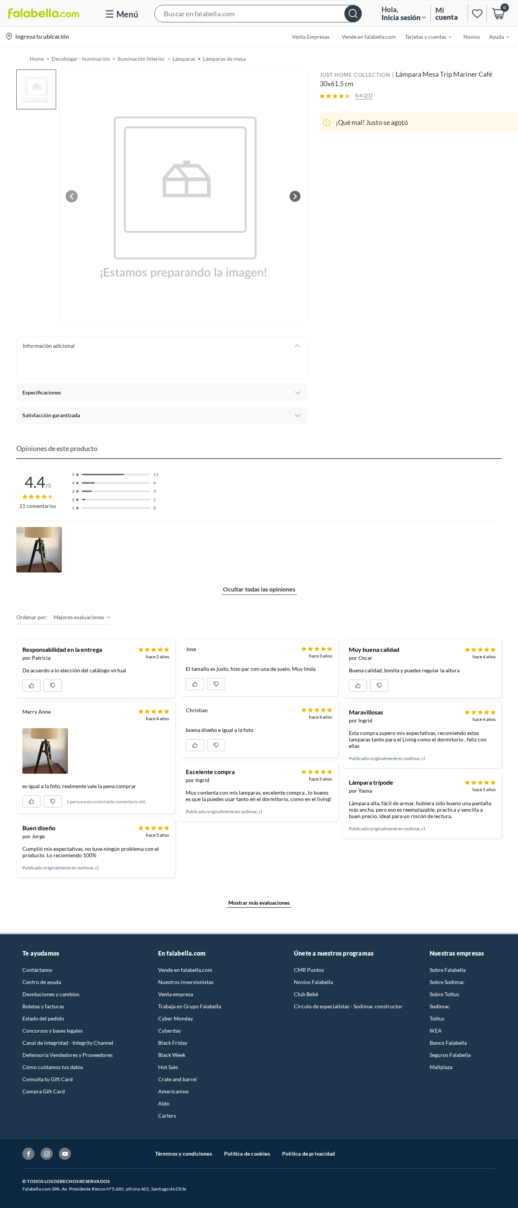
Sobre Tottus (444, 994)
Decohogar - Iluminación (81, 58)
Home (37, 58)
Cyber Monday (175, 1018)
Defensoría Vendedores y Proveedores (67, 1055)
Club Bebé (306, 994)
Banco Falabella (448, 1042)
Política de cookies (247, 1153)
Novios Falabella (313, 982)
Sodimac (440, 1006)
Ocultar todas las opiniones (259, 589)
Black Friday (172, 1042)
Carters (167, 1115)
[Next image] (295, 196)
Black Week (171, 1055)
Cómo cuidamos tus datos (52, 1067)
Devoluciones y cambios (50, 994)
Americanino (173, 1091)
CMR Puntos (309, 970)
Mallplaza (441, 1067)
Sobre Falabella (448, 970)
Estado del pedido (43, 1018)
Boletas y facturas (43, 1006)
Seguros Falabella (450, 1055)
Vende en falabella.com (185, 970)
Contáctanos (37, 970)
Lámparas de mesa (224, 58)
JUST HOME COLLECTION (355, 74)
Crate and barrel (177, 1079)
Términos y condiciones (183, 1153)
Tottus (437, 1018)
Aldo (164, 1103)
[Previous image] (72, 196)
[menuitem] (423, 36)
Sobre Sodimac (447, 982)
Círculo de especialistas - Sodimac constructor (348, 1006)
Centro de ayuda (41, 982)
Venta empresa (175, 994)
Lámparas (184, 58)
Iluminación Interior (141, 58)
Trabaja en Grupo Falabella (189, 1006)
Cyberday (169, 1030)
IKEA (436, 1030)
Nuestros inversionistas (185, 982)
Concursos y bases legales (52, 1030)
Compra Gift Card (43, 1091)
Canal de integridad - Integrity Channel (67, 1042)
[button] (258, 13)
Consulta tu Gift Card (47, 1079)
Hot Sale (168, 1067)
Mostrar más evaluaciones (259, 902)
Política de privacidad (308, 1153)
